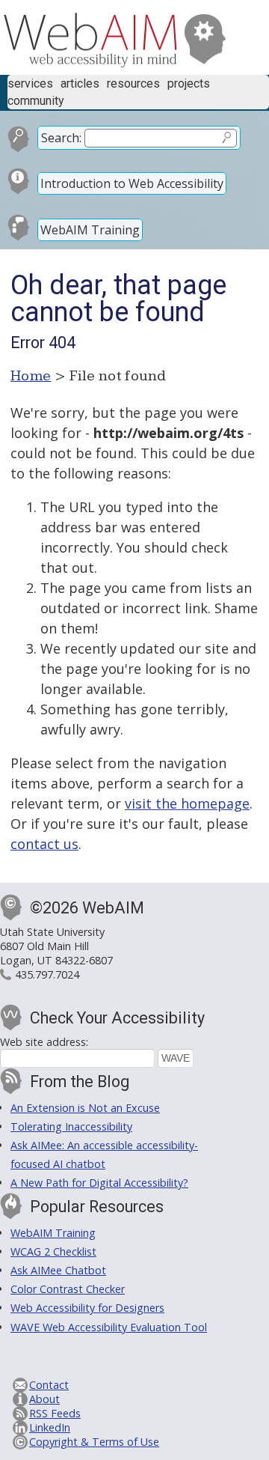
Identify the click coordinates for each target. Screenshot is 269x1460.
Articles (80, 83)
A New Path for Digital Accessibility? (99, 1182)
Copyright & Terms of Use (94, 1442)
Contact (49, 1385)
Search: (61, 138)
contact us (44, 844)
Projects (188, 83)
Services (30, 83)
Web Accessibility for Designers (87, 1308)
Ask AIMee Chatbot (58, 1270)
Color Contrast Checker (67, 1289)
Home (31, 376)
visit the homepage (187, 803)
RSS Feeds (55, 1413)
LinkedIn (49, 1427)
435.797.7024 (47, 974)
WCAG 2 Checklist (53, 1251)
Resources (133, 83)
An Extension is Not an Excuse (85, 1108)
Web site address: (44, 1042)
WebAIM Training (90, 230)
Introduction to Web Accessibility (131, 183)
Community (35, 101)
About (44, 1399)
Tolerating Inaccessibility (71, 1126)
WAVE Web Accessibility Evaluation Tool (108, 1327)
